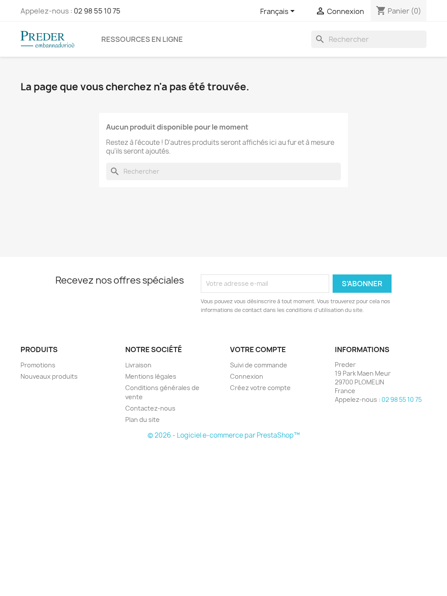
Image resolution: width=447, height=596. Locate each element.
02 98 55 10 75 (97, 11)
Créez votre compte (260, 388)
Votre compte (258, 349)
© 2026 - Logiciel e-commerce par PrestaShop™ (224, 435)
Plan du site (142, 419)
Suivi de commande (258, 365)
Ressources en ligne (142, 39)
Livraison (138, 365)
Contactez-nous (150, 408)
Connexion (246, 376)
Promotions (38, 365)
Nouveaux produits (49, 376)
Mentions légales (150, 376)
